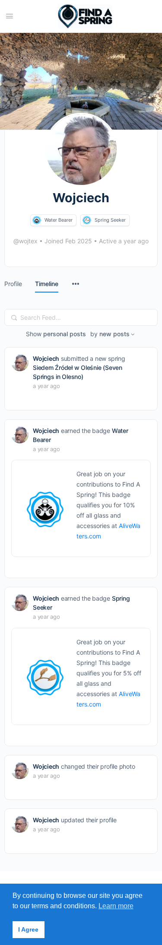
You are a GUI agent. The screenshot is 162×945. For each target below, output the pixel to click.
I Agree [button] (28, 929)
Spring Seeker (110, 220)
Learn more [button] (115, 906)
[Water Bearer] (36, 220)
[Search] (14, 317)
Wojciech (46, 358)
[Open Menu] (9, 15)
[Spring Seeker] (87, 220)
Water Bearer (58, 220)
